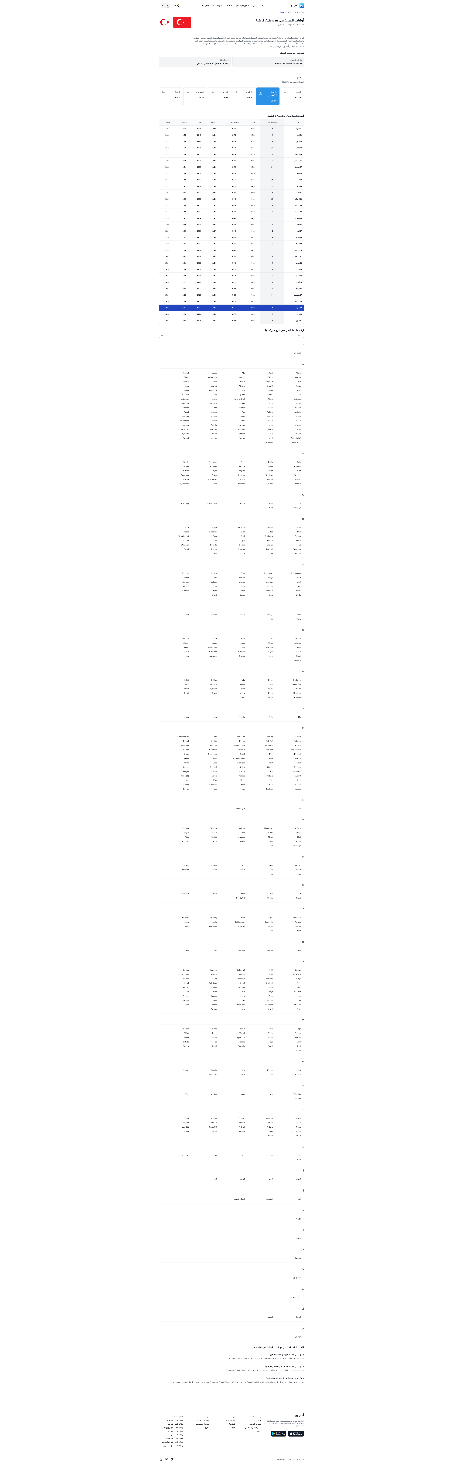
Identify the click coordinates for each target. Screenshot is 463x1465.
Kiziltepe (185, 767)
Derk (215, 536)
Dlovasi (270, 545)
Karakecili (185, 745)
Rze (187, 950)
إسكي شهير (239, 1199)
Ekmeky (185, 573)
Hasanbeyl (213, 684)
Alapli (242, 390)
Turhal (214, 1046)
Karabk (298, 745)
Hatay (270, 689)
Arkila (270, 421)
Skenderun (297, 992)
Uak (299, 1070)
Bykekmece (184, 484)
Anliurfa (297, 412)
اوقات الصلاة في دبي (175, 1431)
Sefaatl (242, 983)
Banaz (270, 466)
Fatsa (299, 614)
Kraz (299, 780)
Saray (271, 974)
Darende (241, 527)
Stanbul (270, 1000)
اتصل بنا (205, 5)
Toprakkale (240, 1037)
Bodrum (298, 479)
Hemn (270, 693)
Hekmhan (297, 693)
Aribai (298, 421)
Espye (242, 595)
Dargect (214, 527)
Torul (299, 1042)
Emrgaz (242, 582)
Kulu (243, 784)
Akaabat (297, 377)
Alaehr (270, 390)
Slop (215, 992)
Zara (271, 1155)
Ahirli (214, 373)
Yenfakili (185, 1127)
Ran (299, 950)
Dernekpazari (183, 536)
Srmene (186, 996)
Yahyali (298, 1118)
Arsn (271, 425)
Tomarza (297, 1037)
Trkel (299, 1046)
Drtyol (186, 549)
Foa (187, 614)
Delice (270, 532)
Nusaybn (185, 869)
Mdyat (186, 832)
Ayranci (186, 438)
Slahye (270, 992)
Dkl (215, 540)
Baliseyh (297, 466)
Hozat (186, 693)
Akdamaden (212, 377)
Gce (271, 638)
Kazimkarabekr (239, 758)
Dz (243, 553)
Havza (242, 689)
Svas (299, 1009)
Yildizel (242, 1131)
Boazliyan (185, 475)
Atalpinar (241, 429)
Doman (214, 549)
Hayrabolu (213, 689)
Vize (187, 1094)
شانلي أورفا (296, 1277)
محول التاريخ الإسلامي (253, 1428)
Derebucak (269, 536)
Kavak (186, 754)
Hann (271, 684)
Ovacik (270, 898)
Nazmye (297, 865)
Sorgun (214, 996)
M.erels (298, 828)
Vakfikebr (297, 1094)
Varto (243, 1094)
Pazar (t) (213, 917)
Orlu (243, 893)
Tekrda (270, 1033)
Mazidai (214, 832)
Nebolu (214, 865)
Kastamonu (212, 754)
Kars (271, 754)
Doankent (297, 549)
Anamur (241, 407)
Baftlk (270, 462)
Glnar (186, 647)
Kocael (214, 771)
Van (271, 1094)
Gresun (242, 656)
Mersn (270, 837)
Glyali (270, 651)
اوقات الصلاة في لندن (175, 1424)
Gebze (242, 638)
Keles (298, 763)
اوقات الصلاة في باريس (174, 1420)
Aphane (270, 412)
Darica (186, 527)
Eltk (215, 577)
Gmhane (241, 651)
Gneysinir (213, 651)
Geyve (214, 643)
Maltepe (298, 832)
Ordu (271, 893)
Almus (270, 394)
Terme (214, 1033)
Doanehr (213, 545)
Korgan (186, 771)
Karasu (186, 750)
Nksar (298, 869)
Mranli (298, 841)
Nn (271, 869)
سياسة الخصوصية (202, 1424)
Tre (215, 1042)
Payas (270, 917)
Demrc (186, 532)
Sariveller (185, 979)
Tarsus (242, 1029)
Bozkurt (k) (212, 479)
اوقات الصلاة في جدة (175, 1435)
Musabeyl (297, 845)
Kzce (215, 789)
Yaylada (214, 1122)
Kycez (242, 789)
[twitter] (166, 1459)
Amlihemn (213, 403)
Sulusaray (241, 1005)
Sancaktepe (296, 974)
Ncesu (270, 865)
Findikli (214, 614)
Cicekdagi (297, 508)
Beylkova (269, 475)
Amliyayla (185, 403)
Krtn (215, 780)
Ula (243, 1070)
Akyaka (242, 386)
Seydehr (214, 987)
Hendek (242, 693)
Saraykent (185, 974)
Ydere (298, 1127)
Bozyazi (298, 484)
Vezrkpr (214, 1094)
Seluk (271, 987)
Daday (298, 527)
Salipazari (241, 970)
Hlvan (214, 693)
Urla (243, 1074)
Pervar (298, 926)
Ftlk (271, 619)
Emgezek (269, 582)
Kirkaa (242, 767)
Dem (243, 532)
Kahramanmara (183, 737)
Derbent (298, 536)
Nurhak (214, 869)
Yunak (270, 1135)
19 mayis (297, 353)
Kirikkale (269, 767)
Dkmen (186, 540)
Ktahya (298, 784)
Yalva (298, 1122)
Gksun (298, 647)
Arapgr (242, 416)
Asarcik (214, 425)
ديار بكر (298, 1238)
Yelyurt (242, 1127)
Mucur (242, 841)
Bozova (186, 479)
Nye (299, 874)
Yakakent (269, 1118)
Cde (299, 503)
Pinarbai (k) (240, 926)
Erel (215, 586)
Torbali (214, 1037)
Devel (298, 540)
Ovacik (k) (240, 898)
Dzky (215, 553)
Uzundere (213, 1074)
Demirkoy (213, 532)
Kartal (242, 754)
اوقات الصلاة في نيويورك (173, 1428)
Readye (270, 950)
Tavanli (214, 1029)
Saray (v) (241, 974)
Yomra (186, 1131)
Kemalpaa (241, 763)
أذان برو (294, 5)
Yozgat (298, 1135)
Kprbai (214, 776)
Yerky (270, 1131)
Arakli (186, 412)
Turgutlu (241, 1046)
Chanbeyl (185, 503)
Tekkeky (185, 1029)
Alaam (298, 390)
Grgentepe (213, 656)
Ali (299, 394)
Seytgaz (186, 987)
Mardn (242, 832)
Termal (242, 1033)
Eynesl (214, 595)
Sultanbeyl (297, 1005)
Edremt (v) (268, 573)
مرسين (298, 1337)
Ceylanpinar (212, 503)
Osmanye (185, 893)
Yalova (186, 1118)
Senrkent (241, 987)
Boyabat (269, 479)
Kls (271, 771)
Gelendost (185, 638)
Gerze (270, 643)
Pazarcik (185, 917)
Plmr (187, 926)
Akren (298, 386)
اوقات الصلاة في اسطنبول (173, 1446)
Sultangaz (269, 1005)
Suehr (214, 1000)
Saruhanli (269, 983)
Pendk (214, 922)
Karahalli (213, 745)
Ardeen (214, 416)
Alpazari (241, 394)
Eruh (243, 590)
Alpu (215, 394)
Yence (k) (213, 1127)
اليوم (299, 78)
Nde (243, 865)
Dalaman (269, 527)
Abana (298, 373)
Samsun (186, 970)
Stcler (242, 1000)
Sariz (299, 983)
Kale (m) (269, 741)
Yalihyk (214, 1118)
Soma (242, 996)
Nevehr (186, 865)
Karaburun (269, 745)
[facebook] (172, 1459)
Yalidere (241, 1118)
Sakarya (298, 970)
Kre (271, 780)
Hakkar (214, 680)
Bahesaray (213, 462)
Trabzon (241, 1042)
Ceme (242, 503)
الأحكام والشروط (202, 1420)
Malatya (242, 828)
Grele (271, 656)
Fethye (242, 614)
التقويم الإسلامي (242, 5)
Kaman (242, 741)
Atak (299, 429)
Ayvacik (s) (296, 442)
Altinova (297, 399)
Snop (271, 996)
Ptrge (271, 931)
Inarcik (242, 717)
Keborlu (185, 758)
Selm (299, 987)
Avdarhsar (185, 429)
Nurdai (242, 869)
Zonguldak (184, 1155)
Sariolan (214, 979)
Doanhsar (185, 545)
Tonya (270, 1037)
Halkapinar (296, 684)
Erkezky (297, 590)
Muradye (185, 841)
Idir (299, 717)
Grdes (298, 656)
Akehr (186, 377)
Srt (300, 1000)
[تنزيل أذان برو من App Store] (296, 1434)
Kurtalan (269, 789)
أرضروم (298, 1179)
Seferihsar (213, 983)
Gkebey (186, 643)
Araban (214, 412)
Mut (271, 845)
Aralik (298, 416)
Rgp (215, 950)
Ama (271, 403)
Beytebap (241, 475)
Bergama (241, 471)
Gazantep (297, 638)
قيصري (270, 1317)
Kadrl (214, 737)
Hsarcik (270, 697)
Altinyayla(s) (240, 399)
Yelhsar (270, 1127)
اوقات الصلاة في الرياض (174, 1438)
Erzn (215, 590)
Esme (271, 595)
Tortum (186, 1037)
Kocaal (242, 771)
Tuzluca (186, 1046)
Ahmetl (186, 373)
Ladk (299, 808)
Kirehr (186, 763)
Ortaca (214, 893)
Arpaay (298, 425)
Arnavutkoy (184, 421)
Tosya (270, 1042)
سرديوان (297, 1258)
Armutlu (213, 421)
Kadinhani (241, 737)
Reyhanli (241, 950)
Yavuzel (242, 1122)
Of (300, 893)
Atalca (270, 429)
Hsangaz (297, 697)
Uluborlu (213, 1070)
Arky (243, 421)
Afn (243, 373)
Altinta (270, 399)
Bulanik (214, 484)
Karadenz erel (239, 745)
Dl (300, 545)
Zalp (299, 1155)
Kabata (298, 737)
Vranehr (298, 1098)
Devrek (270, 540)
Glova (298, 651)
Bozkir (242, 479)
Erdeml (270, 586)
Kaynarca (297, 758)
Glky (243, 647)
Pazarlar (298, 922)
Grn (187, 656)
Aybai (270, 434)
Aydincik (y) (296, 438)
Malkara (185, 828)
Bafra (299, 462)
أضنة (271, 1179)
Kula (271, 784)
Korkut (298, 776)
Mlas (187, 837)
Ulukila (298, 1074)
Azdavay (269, 442)
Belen (270, 471)
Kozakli (242, 776)
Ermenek (269, 590)
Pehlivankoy (240, 922)
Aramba (270, 416)
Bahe (243, 462)
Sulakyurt (185, 1000)
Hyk (243, 697)
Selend (186, 983)
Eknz (299, 577)
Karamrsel (241, 750)
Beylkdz (297, 475)
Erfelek (186, 586)
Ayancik (297, 434)
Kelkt (271, 763)
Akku (214, 381)
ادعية (229, 5)
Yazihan (186, 1122)
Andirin (186, 407)
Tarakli (270, 1029)
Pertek (186, 922)
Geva (243, 643)
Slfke (243, 992)
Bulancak (241, 484)
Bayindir (213, 466)
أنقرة (215, 1179)
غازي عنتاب (296, 1297)
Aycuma (213, 434)
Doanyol (269, 549)
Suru (187, 1005)
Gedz (215, 638)
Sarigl (298, 979)
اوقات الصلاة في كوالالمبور (172, 1442)
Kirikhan (297, 767)
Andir (214, 407)
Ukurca (270, 1070)
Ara (243, 412)
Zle (243, 1155)
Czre (271, 508)
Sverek (242, 1009)
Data (299, 532)
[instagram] (161, 1459)
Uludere (186, 1070)
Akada (270, 377)
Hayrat (186, 689)
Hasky (186, 684)
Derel (243, 536)
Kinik (214, 763)
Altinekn (185, 394)
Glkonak (269, 647)
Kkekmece (297, 771)
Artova (242, 425)
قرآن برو (206, 1428)
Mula (215, 841)
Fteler (298, 619)
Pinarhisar (213, 926)
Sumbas (214, 1005)
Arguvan (185, 416)
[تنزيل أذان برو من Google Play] (278, 1434)
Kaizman (297, 741)
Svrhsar (214, 1009)
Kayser (270, 758)
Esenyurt (185, 590)
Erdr (243, 586)
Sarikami (269, 979)
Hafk (243, 680)
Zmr (215, 1155)
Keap (215, 758)
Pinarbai (270, 926)
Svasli (270, 1009)
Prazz (299, 931)
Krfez (242, 780)
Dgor (243, 540)
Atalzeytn (213, 429)
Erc (299, 586)
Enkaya (214, 582)
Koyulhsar (269, 776)
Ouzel (298, 898)
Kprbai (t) (185, 776)
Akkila (242, 381)
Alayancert (212, 390)
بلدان (255, 5)
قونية (298, 1317)
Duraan (298, 553)
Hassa (298, 689)
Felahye (270, 614)
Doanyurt (241, 549)
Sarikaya (241, 979)
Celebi (270, 503)
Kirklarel (213, 767)
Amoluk (298, 407)
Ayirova (242, 438)
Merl (299, 837)
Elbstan (242, 577)
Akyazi (214, 386)
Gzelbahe (297, 660)
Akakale (241, 377)
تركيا (290, 12)
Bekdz (298, 471)
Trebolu (186, 1042)
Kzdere (186, 789)
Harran (242, 684)
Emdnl (186, 577)
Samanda (213, 970)
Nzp (271, 874)
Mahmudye (268, 828)
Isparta (186, 717)
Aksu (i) (270, 386)
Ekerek (214, 573)
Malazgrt (213, 828)
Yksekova (213, 1131)
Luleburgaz (240, 808)
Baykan (186, 466)
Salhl (271, 970)
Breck (270, 484)
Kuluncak (213, 784)
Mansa (270, 832)
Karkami (297, 754)
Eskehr (298, 595)
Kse (187, 780)
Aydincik (185, 434)
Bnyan (214, 475)
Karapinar (213, 750)
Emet (299, 582)
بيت (262, 5)
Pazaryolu (269, 922)
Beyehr (186, 471)
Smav (298, 996)
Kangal (186, 741)
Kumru (298, 789)
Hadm (270, 680)
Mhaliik (214, 837)
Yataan (270, 1122)
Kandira (214, 741)
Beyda (214, 471)
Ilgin (271, 717)
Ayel (271, 438)
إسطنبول (269, 1199)
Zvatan (298, 1159)
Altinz (214, 399)
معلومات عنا (218, 5)
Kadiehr (270, 737)
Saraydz (214, 974)
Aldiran (186, 390)
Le (272, 808)
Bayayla (241, 466)
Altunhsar (185, 399)
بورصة (298, 1218)
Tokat (186, 1033)
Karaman (269, 750)
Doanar (242, 545)
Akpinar (185, 381)
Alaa (187, 386)
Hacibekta (297, 680)
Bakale (186, 462)
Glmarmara (212, 647)
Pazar (243, 917)
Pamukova (297, 917)
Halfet (186, 680)
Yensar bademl (295, 1131)
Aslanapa (185, 425)
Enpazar (185, 582)
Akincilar (269, 381)
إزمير (299, 1199)
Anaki (270, 407)
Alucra (298, 403)
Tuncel (270, 1046)
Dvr (271, 553)
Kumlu (186, 784)
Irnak (215, 717)
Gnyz (186, 651)
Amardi (242, 403)
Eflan (243, 573)
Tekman (298, 1033)
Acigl (271, 373)
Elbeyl (270, 577)
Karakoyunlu (296, 750)
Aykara (214, 438)
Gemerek (297, 643)
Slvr (187, 992)
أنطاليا (242, 1179)
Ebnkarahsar (296, 573)
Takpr (298, 1029)
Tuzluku (298, 1050)
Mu (271, 841)
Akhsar (298, 381)
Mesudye (241, 837)
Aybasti (242, 434)
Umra (271, 1074)
